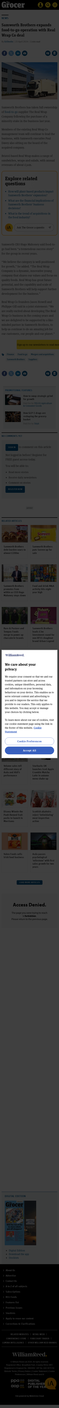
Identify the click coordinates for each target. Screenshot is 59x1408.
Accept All (29, 750)
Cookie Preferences (29, 741)
